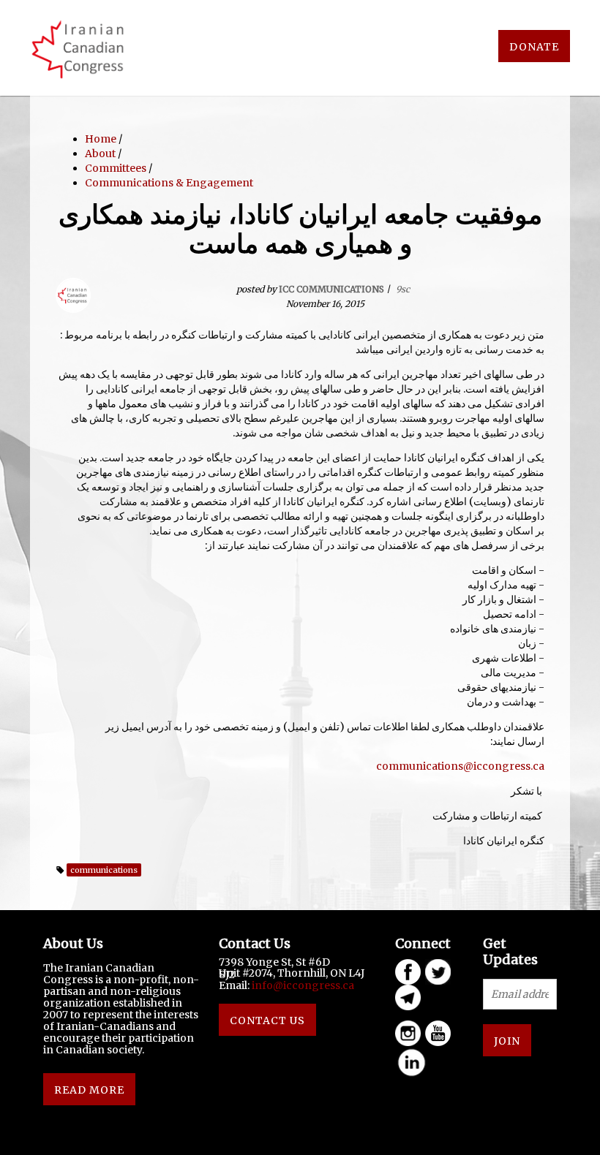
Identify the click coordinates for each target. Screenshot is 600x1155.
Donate (534, 46)
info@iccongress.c (300, 985)
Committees (115, 168)
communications (104, 870)
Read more (89, 1090)
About (100, 153)
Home (100, 138)
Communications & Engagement (169, 182)
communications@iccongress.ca (460, 766)
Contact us (267, 1020)
